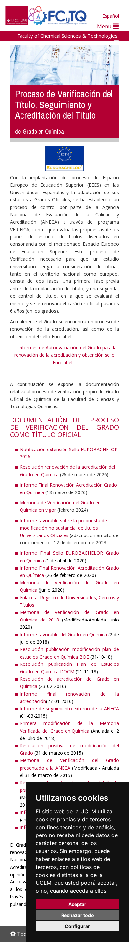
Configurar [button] (77, 926)
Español (110, 16)
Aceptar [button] (77, 904)
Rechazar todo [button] (77, 915)
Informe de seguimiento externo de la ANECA (69, 709)
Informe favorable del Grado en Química (63, 634)
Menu (105, 26)
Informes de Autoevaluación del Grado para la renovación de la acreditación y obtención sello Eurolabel (65, 354)
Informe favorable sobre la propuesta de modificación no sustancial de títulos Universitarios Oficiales (63, 527)
